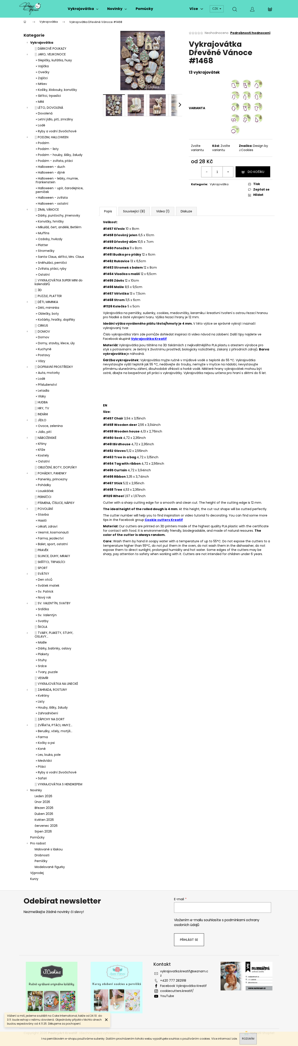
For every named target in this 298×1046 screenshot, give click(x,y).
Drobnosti (42, 855)
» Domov (42, 337)
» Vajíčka (42, 66)
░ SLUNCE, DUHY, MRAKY (52, 556)
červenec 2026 (46, 825)
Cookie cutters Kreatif (164, 520)
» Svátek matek (47, 585)
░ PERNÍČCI (43, 497)
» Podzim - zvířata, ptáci (54, 161)
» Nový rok (43, 597)
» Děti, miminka (47, 307)
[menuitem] (83, 9)
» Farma (42, 737)
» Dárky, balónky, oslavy (53, 648)
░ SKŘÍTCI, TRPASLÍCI (50, 562)
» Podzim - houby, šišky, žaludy (59, 155)
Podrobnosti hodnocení (250, 33)
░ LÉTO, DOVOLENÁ (49, 107)
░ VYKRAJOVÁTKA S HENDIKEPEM (58, 784)
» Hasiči (41, 520)
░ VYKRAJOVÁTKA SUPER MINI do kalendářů (58, 282)
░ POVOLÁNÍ (44, 509)
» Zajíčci (42, 78)
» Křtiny (41, 444)
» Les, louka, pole (48, 754)
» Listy (40, 701)
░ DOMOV (42, 331)
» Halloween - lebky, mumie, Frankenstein (57, 180)
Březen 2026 (44, 808)
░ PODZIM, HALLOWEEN (51, 137)
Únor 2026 (42, 802)
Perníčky (41, 861)
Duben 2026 (44, 814)
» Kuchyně (43, 349)
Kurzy (34, 879)
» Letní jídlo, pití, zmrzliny (54, 119)
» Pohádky (43, 485)
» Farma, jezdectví (50, 538)
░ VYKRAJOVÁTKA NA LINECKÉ (56, 683)
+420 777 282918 (173, 980)
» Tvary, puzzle (47, 672)
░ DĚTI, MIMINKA (46, 302)
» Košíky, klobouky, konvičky (56, 90)
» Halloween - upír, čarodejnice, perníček (59, 190)
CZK (215, 8)
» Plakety (42, 654)
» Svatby (42, 621)
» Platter (42, 245)
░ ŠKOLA (41, 627)
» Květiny (42, 695)
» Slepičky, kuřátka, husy (54, 60)
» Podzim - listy (47, 149)
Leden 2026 (43, 796)
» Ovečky (42, 72)
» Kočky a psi (45, 743)
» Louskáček (45, 491)
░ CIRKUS (41, 325)
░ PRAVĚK (42, 550)
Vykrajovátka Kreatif (149, 339)
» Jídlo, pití (43, 432)
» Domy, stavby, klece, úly (55, 343)
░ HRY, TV (42, 408)
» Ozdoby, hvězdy (49, 239)
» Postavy (43, 355)
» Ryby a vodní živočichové (56, 131)
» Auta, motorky (48, 372)
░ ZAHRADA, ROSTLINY (51, 689)
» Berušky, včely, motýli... (54, 731)
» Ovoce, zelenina (49, 426)
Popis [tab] (108, 211)
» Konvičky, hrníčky (50, 221)
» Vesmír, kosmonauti (52, 532)
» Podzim (42, 143)
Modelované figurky (50, 867)
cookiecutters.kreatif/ (177, 991)
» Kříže (40, 449)
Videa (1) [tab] (163, 211)
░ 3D (38, 290)
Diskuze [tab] (186, 211)
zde (234, 1038)
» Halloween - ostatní (52, 203)
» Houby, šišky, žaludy (52, 707)
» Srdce (41, 666)
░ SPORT (41, 568)
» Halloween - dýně (50, 172)
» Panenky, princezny (51, 479)
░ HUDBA (41, 402)
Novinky (36, 790)
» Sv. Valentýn (46, 615)
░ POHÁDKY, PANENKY (51, 473)
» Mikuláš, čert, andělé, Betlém (58, 227)
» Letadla (42, 390)
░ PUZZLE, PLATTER (48, 296)
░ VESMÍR (41, 678)
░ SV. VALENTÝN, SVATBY (53, 603)
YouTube (167, 996)
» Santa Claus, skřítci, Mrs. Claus (60, 256)
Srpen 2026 (43, 831)
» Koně (41, 749)
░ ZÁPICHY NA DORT (50, 719)
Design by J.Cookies (253, 148)
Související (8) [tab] (134, 211)
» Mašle (41, 642)
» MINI (40, 101)
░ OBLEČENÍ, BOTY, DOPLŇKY (56, 467)
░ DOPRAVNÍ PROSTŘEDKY (54, 367)
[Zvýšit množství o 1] (228, 172)
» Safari (41, 778)
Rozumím (248, 1038)
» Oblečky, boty (47, 313)
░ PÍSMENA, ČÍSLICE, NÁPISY (55, 503)
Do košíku (256, 172)
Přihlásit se (189, 939)
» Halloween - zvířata (52, 197)
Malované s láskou (49, 849)
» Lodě (40, 125)
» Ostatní (43, 274)
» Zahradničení (47, 713)
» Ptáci (41, 766)
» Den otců (44, 579)
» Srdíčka (42, 609)
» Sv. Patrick (44, 591)
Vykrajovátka (41, 42)
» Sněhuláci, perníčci (51, 262)
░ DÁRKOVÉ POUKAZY (50, 48)
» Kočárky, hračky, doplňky (55, 319)
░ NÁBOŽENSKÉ (45, 438)
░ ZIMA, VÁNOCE (47, 209)
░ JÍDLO (40, 420)
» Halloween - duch (50, 167)
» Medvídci (44, 760)
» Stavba (42, 514)
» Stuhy (41, 660)
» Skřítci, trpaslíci (48, 96)
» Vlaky (41, 396)
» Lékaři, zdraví (46, 526)
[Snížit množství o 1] (206, 172)
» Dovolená (44, 113)
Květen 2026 (44, 820)
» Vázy (40, 361)
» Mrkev (41, 84)
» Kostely (42, 455)
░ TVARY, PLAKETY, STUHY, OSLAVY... (54, 635)
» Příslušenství (46, 384)
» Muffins (42, 233)
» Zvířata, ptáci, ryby (51, 268)
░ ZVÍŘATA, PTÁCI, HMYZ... (53, 725)
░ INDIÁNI (41, 414)
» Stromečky (45, 251)
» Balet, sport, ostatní (52, 544)
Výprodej (37, 873)
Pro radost (38, 843)
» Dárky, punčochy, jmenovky (58, 215)
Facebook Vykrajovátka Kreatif (183, 986)
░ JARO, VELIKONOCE (50, 54)
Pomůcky (37, 837)
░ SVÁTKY (42, 573)
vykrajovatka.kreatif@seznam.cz (184, 973)
